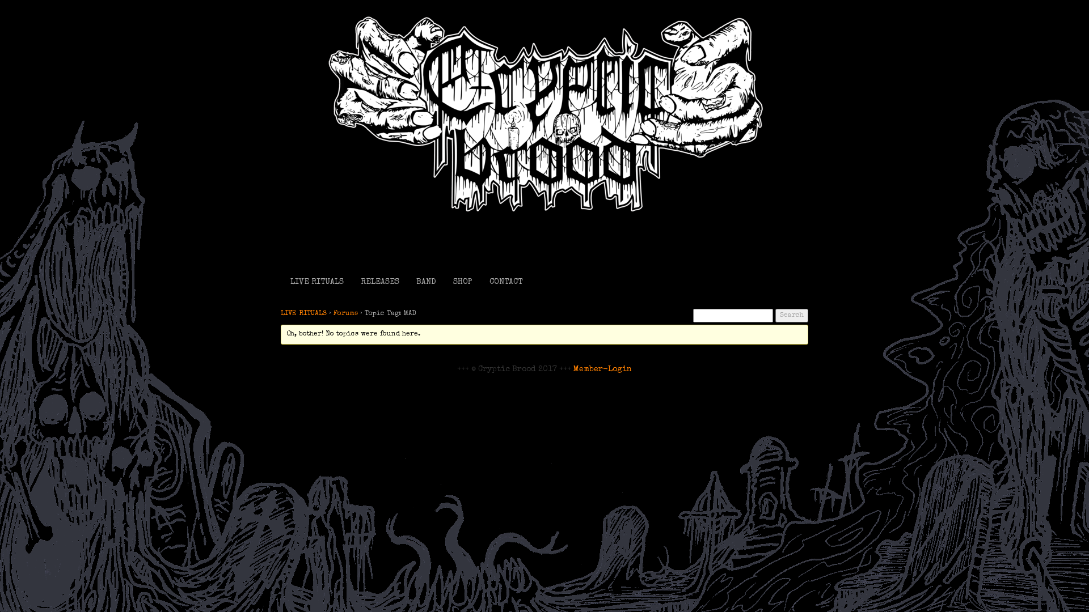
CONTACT (505, 282)
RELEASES (380, 282)
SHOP (462, 282)
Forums (346, 314)
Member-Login (602, 369)
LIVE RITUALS (317, 282)
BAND (426, 282)
